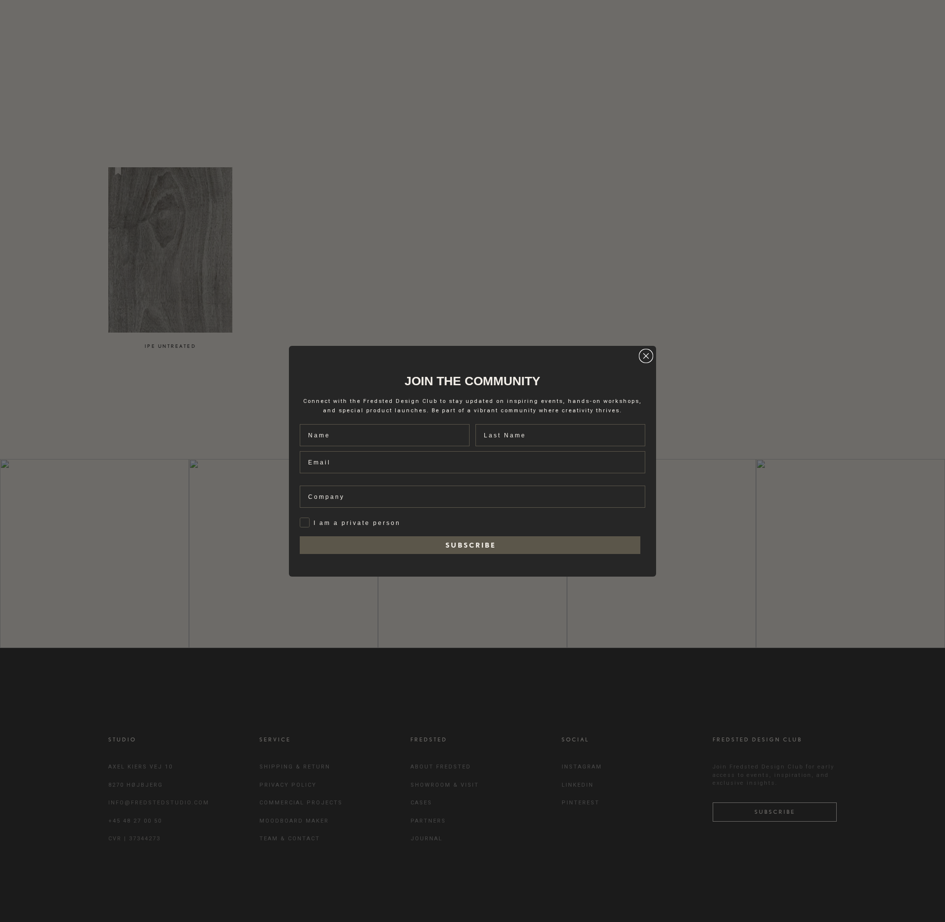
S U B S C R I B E (470, 545)
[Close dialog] (646, 356)
